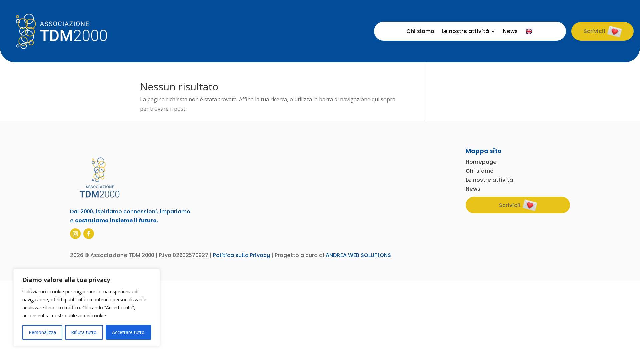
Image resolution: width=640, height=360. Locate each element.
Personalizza (42, 332)
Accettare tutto (128, 332)
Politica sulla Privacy (241, 255)
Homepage (481, 162)
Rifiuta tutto (84, 332)
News (510, 32)
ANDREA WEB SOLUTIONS (358, 255)
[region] (86, 308)
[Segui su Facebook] (88, 233)
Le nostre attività (465, 32)
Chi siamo (420, 32)
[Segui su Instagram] (75, 233)
